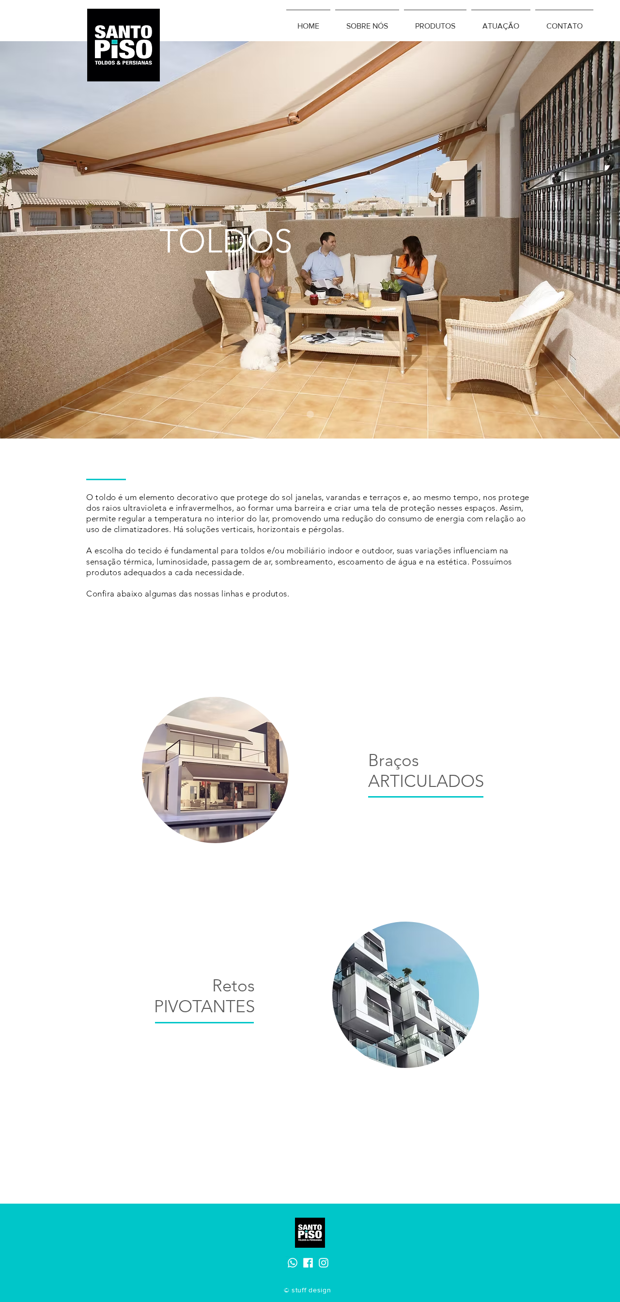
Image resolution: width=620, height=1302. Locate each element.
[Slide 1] (310, 414)
